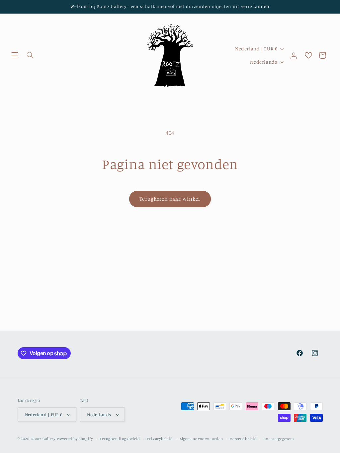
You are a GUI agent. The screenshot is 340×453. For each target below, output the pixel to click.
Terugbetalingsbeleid (120, 438)
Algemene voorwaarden (201, 438)
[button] (14, 55)
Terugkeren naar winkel (169, 199)
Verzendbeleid (243, 438)
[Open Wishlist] (308, 55)
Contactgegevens (279, 438)
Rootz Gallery (43, 438)
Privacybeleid (160, 438)
